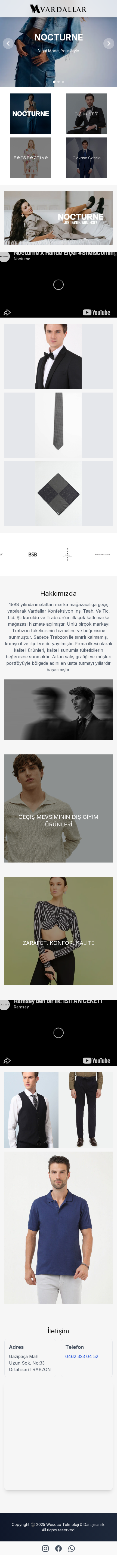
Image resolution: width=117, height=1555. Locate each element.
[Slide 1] (54, 82)
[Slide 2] (58, 81)
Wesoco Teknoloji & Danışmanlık (75, 1524)
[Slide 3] (63, 82)
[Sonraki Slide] (108, 43)
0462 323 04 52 (81, 1356)
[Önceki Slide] (8, 43)
